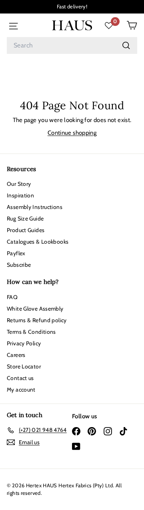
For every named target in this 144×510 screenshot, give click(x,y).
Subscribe (19, 264)
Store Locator (24, 366)
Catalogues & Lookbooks (37, 241)
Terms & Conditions (31, 331)
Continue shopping (72, 132)
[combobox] (72, 45)
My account (21, 389)
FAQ (12, 297)
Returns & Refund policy (37, 320)
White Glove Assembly (35, 308)
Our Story (19, 183)
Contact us (20, 378)
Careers (16, 354)
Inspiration (20, 195)
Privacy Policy (24, 343)
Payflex (16, 253)
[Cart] (131, 25)
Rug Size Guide (25, 218)
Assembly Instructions (34, 207)
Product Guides (25, 230)
